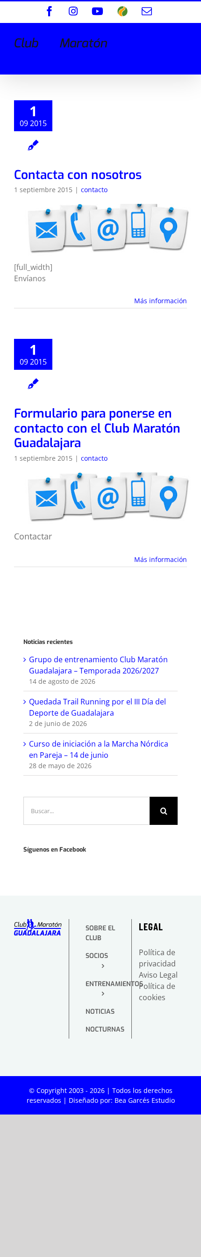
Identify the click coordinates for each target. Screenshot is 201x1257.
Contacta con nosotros (78, 175)
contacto (94, 189)
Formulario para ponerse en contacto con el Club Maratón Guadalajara (97, 428)
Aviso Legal (158, 975)
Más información (160, 300)
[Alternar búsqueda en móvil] (163, 38)
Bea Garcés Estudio (145, 1100)
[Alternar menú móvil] (182, 38)
